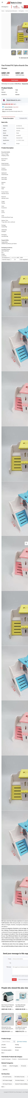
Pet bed (17, 1050)
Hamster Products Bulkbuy (21, 1084)
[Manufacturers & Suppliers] (14, 2)
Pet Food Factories (7, 1076)
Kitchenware (18, 1047)
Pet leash (3, 1047)
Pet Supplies (21, 11)
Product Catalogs (22, 1041)
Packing (17, 1044)
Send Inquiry (14, 80)
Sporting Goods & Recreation (11, 11)
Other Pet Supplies (13, 1066)
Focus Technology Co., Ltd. (18, 1092)
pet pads (3, 1044)
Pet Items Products (19, 1080)
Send (14, 979)
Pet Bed (4, 1066)
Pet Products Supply (7, 1080)
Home (2, 11)
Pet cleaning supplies (6, 1050)
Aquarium (5, 1069)
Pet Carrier (23, 1066)
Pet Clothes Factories (19, 1076)
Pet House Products (7, 1084)
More (2, 1086)
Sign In (3, 111)
